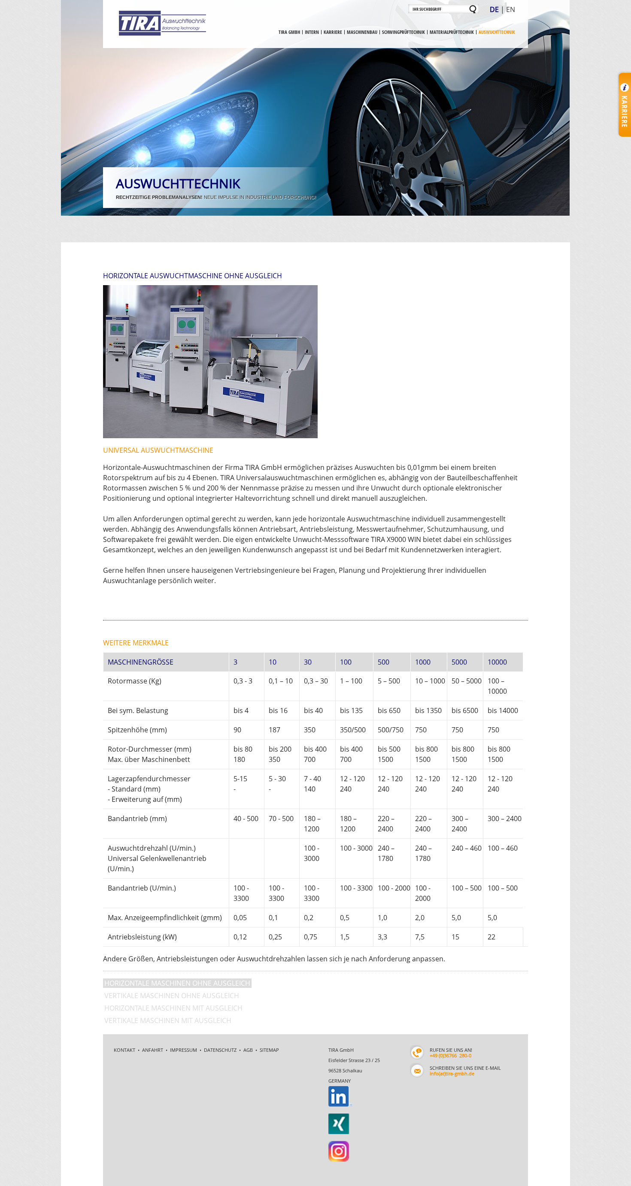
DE (494, 9)
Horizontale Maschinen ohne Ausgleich (177, 907)
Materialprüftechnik (452, 32)
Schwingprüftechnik (403, 32)
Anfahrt (152, 973)
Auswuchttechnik (497, 32)
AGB (248, 973)
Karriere (333, 32)
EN (510, 9)
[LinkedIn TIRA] (334, 1014)
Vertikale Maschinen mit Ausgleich (167, 944)
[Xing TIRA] (334, 1032)
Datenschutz (220, 973)
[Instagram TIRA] (333, 1050)
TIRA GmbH (289, 32)
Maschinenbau (362, 32)
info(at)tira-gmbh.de (452, 997)
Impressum (183, 973)
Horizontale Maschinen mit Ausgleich (173, 931)
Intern (312, 32)
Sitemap (269, 973)
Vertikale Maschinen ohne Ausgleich (171, 919)
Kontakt (124, 973)
